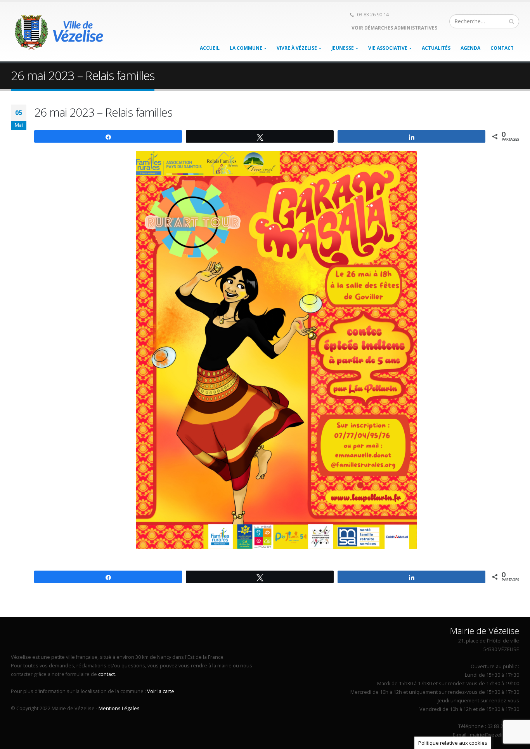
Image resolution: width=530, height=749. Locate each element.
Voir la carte (160, 691)
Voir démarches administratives (393, 27)
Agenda (470, 48)
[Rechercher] (512, 21)
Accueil (210, 48)
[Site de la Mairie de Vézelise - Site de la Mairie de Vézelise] (59, 32)
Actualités (436, 48)
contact (106, 674)
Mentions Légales (119, 708)
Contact (502, 48)
